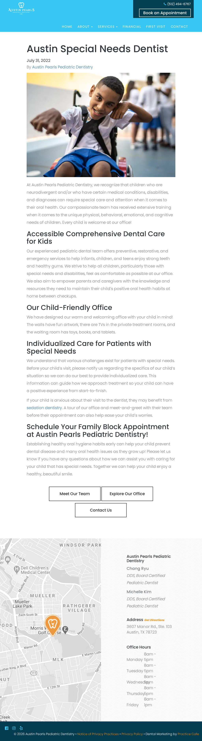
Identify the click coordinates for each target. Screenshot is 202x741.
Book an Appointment (165, 13)
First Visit (156, 27)
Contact (179, 27)
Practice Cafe (188, 734)
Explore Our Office (127, 494)
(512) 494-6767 (179, 4)
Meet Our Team (75, 494)
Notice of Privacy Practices (98, 734)
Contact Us (101, 510)
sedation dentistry (44, 408)
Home (67, 27)
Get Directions (154, 620)
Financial (132, 27)
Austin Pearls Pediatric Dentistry (62, 67)
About (84, 27)
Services (106, 27)
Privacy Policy (132, 734)
